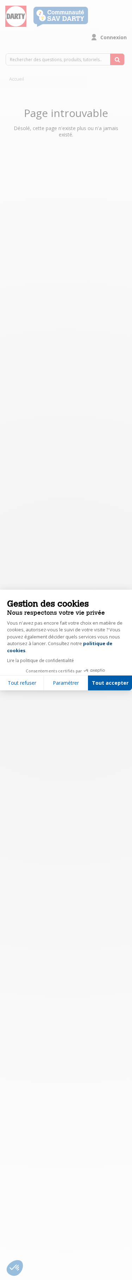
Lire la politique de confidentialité (40, 660)
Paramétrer (66, 682)
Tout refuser (22, 682)
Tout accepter (110, 682)
